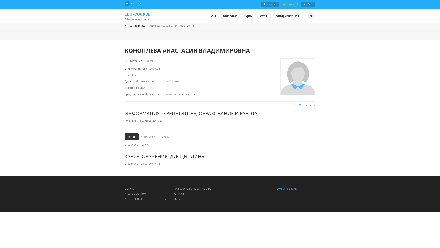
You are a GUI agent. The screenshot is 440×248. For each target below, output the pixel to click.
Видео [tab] (165, 136)
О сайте (129, 189)
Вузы (212, 16)
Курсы (248, 16)
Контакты (179, 194)
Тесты (263, 16)
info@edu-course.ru (287, 189)
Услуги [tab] (132, 136)
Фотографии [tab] (148, 136)
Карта (150, 61)
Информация (134, 61)
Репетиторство (133, 199)
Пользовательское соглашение (192, 189)
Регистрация (270, 4)
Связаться (308, 105)
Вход (310, 4)
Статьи (178, 199)
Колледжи (229, 16)
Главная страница (136, 26)
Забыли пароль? (290, 4)
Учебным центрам (135, 194)
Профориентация (286, 16)
